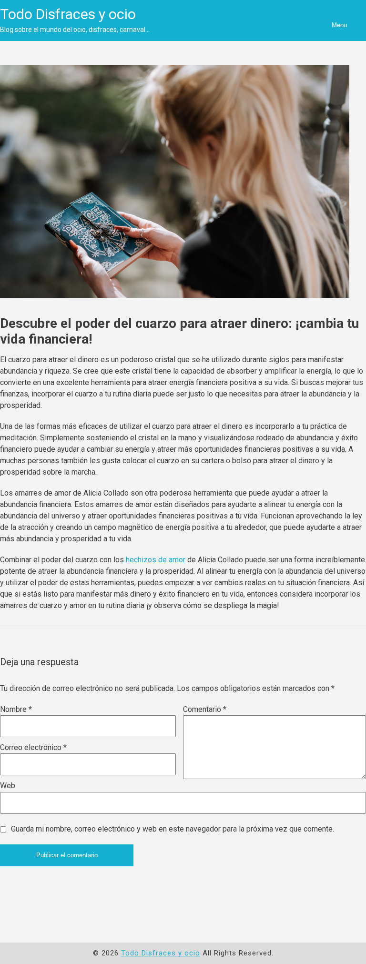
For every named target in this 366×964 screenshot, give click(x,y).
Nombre (16, 709)
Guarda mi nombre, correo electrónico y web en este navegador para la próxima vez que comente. (172, 828)
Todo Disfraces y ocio (68, 14)
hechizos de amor (155, 559)
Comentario (204, 709)
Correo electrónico (33, 747)
